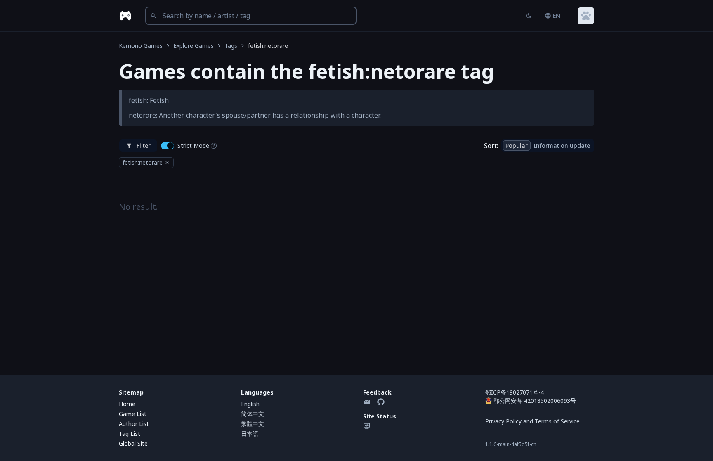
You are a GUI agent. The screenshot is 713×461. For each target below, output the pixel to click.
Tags (230, 46)
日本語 (249, 433)
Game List (132, 414)
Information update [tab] (562, 145)
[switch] (167, 145)
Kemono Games (141, 46)
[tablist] (547, 145)
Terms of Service (557, 421)
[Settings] (586, 15)
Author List (134, 424)
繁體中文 (252, 424)
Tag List (129, 433)
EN (556, 15)
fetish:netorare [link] (268, 46)
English (250, 404)
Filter (144, 145)
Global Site (133, 443)
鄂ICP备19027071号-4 (514, 392)
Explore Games (193, 46)
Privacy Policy (503, 421)
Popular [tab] (516, 145)
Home (127, 404)
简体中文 (252, 414)
